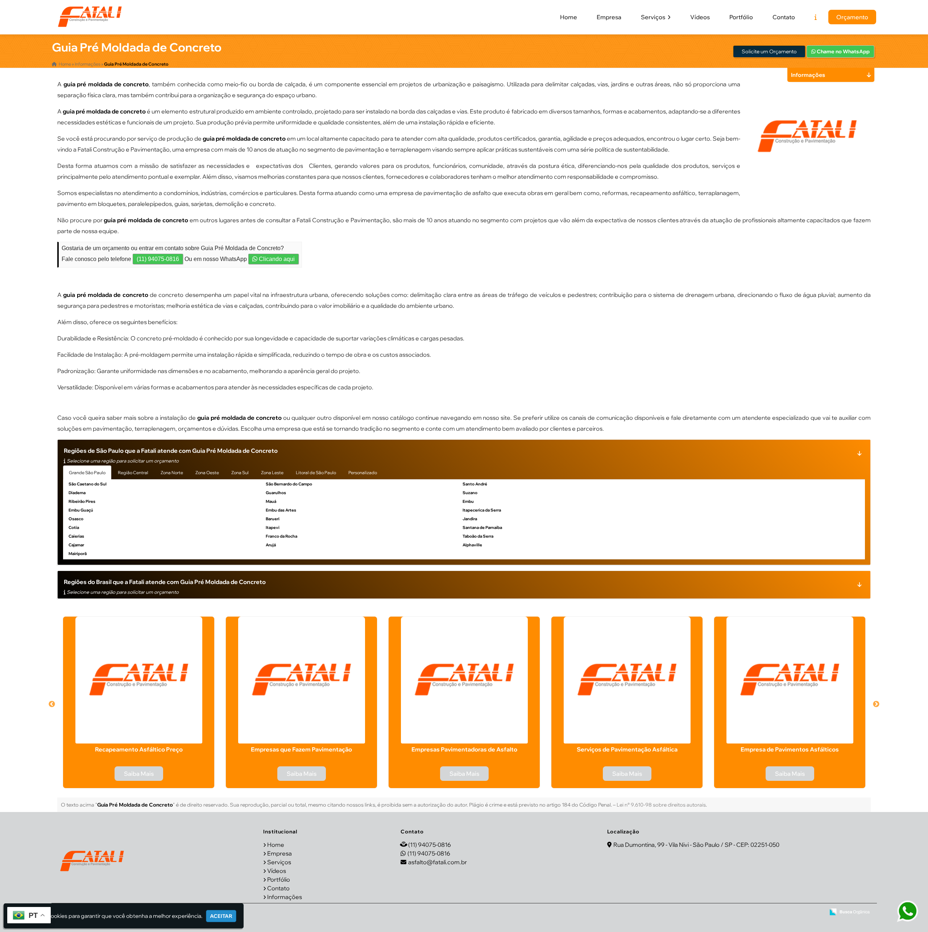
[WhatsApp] (903, 911)
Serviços (653, 17)
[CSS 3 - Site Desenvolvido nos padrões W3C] (792, 912)
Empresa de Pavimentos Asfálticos (790, 749)
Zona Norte (172, 472)
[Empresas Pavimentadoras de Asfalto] (464, 680)
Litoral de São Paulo (316, 472)
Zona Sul (240, 472)
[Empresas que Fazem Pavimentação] (301, 680)
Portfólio (741, 17)
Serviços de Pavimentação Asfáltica (627, 749)
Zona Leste (272, 472)
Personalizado (362, 472)
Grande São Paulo (87, 472)
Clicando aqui (276, 259)
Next (876, 704)
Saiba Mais (139, 773)
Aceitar (221, 916)
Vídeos (700, 17)
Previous (51, 704)
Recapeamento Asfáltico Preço (139, 749)
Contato (783, 17)
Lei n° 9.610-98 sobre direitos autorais (661, 804)
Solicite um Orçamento (769, 51)
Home (568, 17)
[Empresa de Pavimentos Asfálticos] (789, 680)
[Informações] (816, 17)
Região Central (133, 472)
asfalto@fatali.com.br (437, 862)
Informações (284, 896)
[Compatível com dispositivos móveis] (816, 912)
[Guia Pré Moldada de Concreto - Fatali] (90, 17)
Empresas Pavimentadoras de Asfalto (464, 749)
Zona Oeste (207, 472)
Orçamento (852, 17)
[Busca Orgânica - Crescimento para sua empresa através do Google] (849, 911)
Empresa (609, 17)
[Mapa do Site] (748, 912)
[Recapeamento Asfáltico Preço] (138, 680)
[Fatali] (92, 861)
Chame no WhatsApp (843, 51)
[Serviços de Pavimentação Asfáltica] (627, 680)
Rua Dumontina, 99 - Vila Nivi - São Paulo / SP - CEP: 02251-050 (696, 844)
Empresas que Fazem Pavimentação (301, 749)
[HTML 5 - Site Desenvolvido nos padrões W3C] (767, 912)
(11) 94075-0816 (158, 259)
